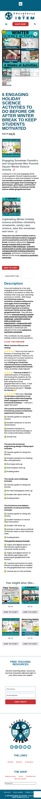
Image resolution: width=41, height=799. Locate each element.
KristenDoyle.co (20, 797)
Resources (10, 776)
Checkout (31, 776)
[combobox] (21, 783)
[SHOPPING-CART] (29, 747)
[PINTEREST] (20, 747)
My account (20, 779)
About (19, 762)
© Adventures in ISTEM (16, 796)
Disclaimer (18, 792)
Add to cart (11, 268)
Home (10, 762)
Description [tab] (12, 276)
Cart (21, 776)
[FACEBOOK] (12, 747)
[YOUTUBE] (25, 747)
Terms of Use (31, 792)
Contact (29, 762)
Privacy (7, 792)
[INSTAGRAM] (16, 747)
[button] (20, 4)
